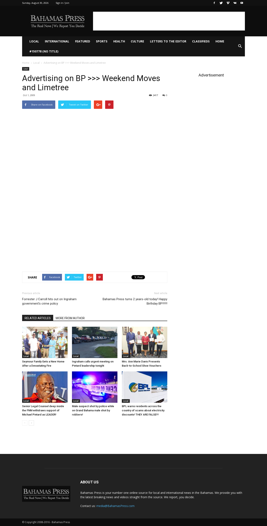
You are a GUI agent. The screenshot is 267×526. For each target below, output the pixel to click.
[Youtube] (242, 3)
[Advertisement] (169, 21)
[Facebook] (214, 3)
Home (219, 41)
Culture (137, 41)
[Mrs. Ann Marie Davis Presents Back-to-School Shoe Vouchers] (144, 342)
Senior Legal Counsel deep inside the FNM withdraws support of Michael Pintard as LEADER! (43, 410)
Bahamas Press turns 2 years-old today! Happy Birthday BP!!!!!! (135, 301)
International (57, 41)
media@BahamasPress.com (115, 506)
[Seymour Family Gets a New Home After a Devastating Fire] (45, 342)
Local (34, 41)
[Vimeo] (228, 3)
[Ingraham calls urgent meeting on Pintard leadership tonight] (94, 342)
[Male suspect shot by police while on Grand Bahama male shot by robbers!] (94, 387)
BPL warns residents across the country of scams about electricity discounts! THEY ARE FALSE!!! (143, 410)
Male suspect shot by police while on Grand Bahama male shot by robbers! (93, 410)
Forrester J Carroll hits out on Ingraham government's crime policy (49, 301)
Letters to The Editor (168, 41)
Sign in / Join (62, 2)
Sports (101, 41)
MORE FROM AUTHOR (70, 318)
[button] (240, 46)
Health (119, 41)
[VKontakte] (235, 3)
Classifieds (201, 41)
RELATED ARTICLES (38, 318)
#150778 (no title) (43, 51)
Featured (82, 41)
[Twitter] (221, 3)
